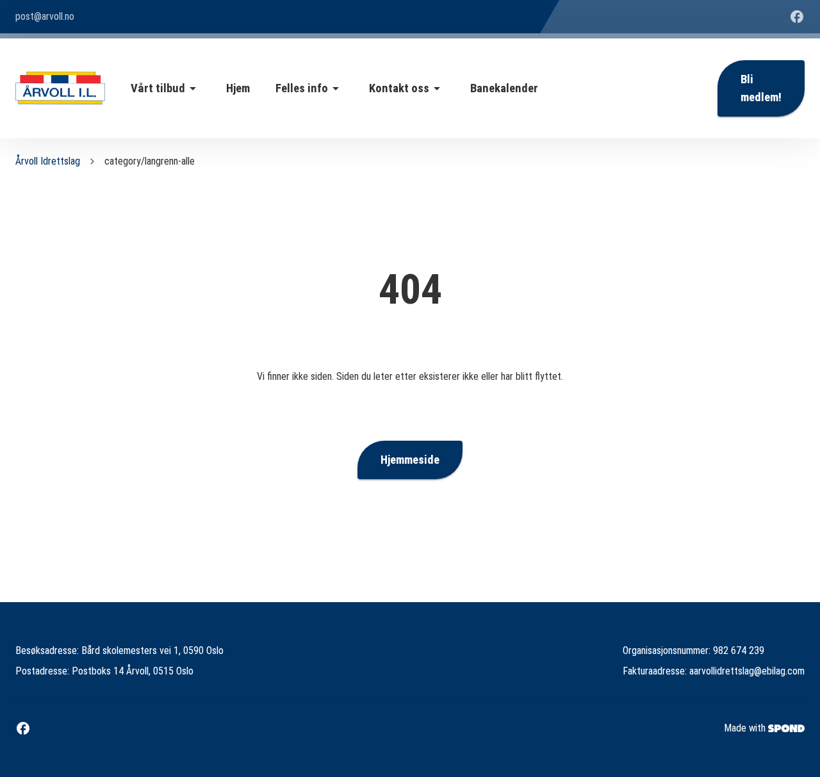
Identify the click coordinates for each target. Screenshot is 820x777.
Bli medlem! (761, 88)
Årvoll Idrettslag (47, 161)
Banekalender (504, 88)
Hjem (238, 88)
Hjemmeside (410, 460)
